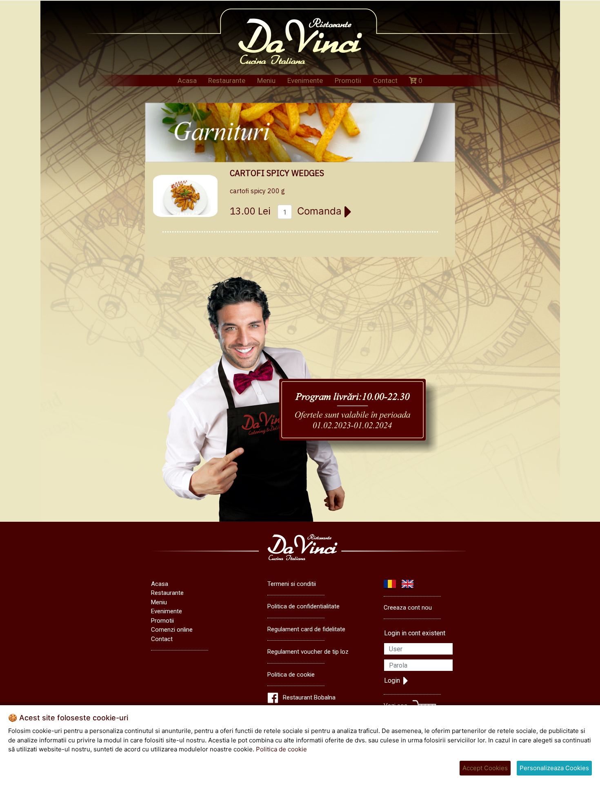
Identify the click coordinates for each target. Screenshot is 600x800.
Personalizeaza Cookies (554, 768)
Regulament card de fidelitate (306, 629)
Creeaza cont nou (408, 607)
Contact (385, 80)
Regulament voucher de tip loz (308, 651)
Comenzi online (172, 629)
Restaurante (226, 80)
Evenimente (305, 80)
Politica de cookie (291, 674)
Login (392, 680)
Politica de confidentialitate (303, 606)
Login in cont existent (414, 633)
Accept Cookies (485, 768)
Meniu (266, 80)
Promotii (348, 80)
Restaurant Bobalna (309, 697)
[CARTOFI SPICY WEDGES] (185, 196)
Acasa (187, 80)
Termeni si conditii (291, 584)
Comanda (320, 211)
